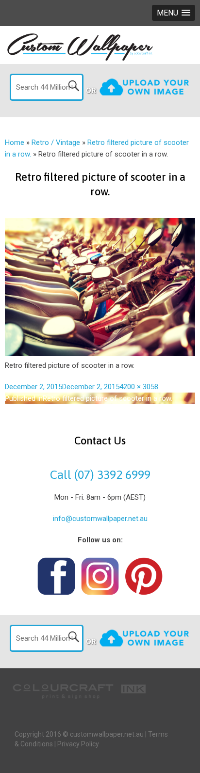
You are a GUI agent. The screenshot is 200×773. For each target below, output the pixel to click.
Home (14, 142)
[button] (173, 13)
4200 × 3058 (138, 386)
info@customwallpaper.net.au (100, 518)
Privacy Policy (78, 744)
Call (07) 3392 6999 (100, 474)
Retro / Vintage (56, 142)
